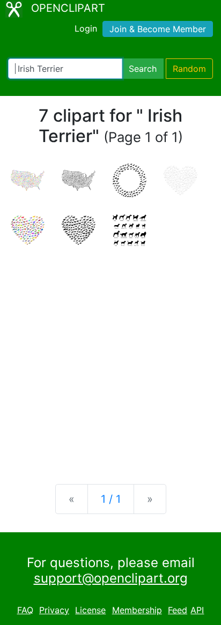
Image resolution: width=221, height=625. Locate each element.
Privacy (54, 610)
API (197, 610)
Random (189, 68)
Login (86, 28)
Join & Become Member (157, 29)
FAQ (25, 610)
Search (143, 68)
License (90, 610)
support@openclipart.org (111, 578)
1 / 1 (111, 499)
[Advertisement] (110, 356)
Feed (177, 610)
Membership (137, 610)
